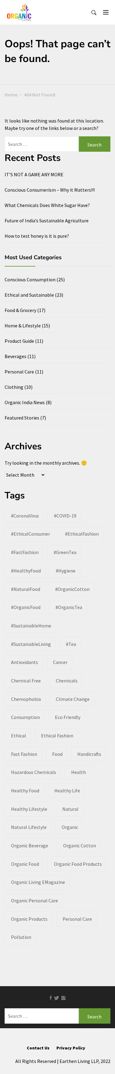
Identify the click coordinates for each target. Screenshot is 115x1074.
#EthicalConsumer (30, 534)
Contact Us (38, 1048)
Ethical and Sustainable (29, 295)
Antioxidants (24, 662)
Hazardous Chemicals (33, 772)
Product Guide (19, 341)
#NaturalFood (25, 589)
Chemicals (67, 681)
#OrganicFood (25, 607)
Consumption (25, 717)
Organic (70, 827)
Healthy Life (67, 790)
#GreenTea (65, 552)
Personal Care (19, 372)
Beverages (15, 356)
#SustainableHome (31, 626)
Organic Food (25, 864)
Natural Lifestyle (29, 827)
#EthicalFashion (82, 534)
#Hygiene (65, 571)
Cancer (60, 662)
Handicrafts (89, 754)
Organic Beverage (29, 845)
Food (57, 754)
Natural (70, 809)
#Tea (71, 644)
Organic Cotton (79, 845)
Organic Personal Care (34, 900)
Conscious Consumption (30, 279)
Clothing (14, 387)
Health (78, 772)
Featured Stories (22, 418)
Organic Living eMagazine (38, 882)
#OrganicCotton (72, 589)
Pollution (21, 937)
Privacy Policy (70, 1048)
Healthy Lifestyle (29, 809)
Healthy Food (25, 790)
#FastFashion (25, 552)
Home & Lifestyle (23, 325)
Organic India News (25, 402)
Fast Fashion (24, 754)
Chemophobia (26, 699)
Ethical (18, 735)
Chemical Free (26, 681)
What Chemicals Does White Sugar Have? (47, 205)
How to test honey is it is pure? (37, 236)
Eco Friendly (67, 717)
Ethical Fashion (57, 735)
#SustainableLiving (31, 644)
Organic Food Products (78, 864)
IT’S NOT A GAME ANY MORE (34, 174)
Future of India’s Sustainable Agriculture (47, 220)
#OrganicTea (69, 607)
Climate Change (73, 699)
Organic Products (29, 919)
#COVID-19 (65, 516)
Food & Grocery (20, 310)
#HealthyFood (26, 571)
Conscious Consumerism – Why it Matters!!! (50, 190)
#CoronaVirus (25, 516)
